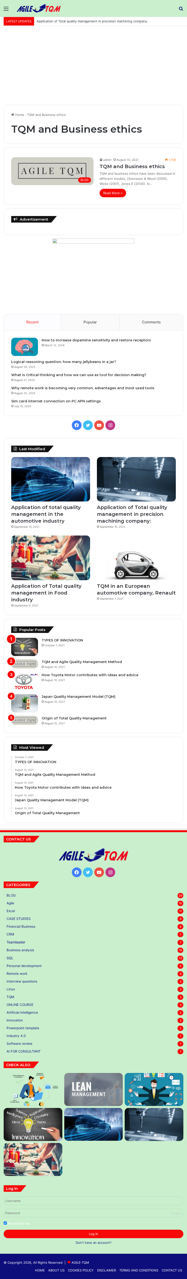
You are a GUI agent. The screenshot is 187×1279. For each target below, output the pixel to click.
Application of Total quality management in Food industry (80, 21)
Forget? (176, 1213)
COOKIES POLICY (81, 1270)
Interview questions (22, 981)
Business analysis (20, 950)
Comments (151, 322)
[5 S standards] (154, 1089)
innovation (15, 1020)
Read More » (112, 193)
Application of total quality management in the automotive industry (46, 514)
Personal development (24, 966)
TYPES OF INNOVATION (62, 640)
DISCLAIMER (106, 1270)
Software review (19, 1044)
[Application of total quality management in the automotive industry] (50, 479)
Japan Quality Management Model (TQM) (78, 696)
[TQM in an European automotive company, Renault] (136, 558)
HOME (40, 1270)
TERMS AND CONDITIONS (138, 1270)
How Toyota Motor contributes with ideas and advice (90, 675)
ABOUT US (56, 1270)
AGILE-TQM (80, 1262)
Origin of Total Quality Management (74, 718)
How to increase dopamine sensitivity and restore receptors (96, 340)
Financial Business (21, 926)
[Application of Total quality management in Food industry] (50, 558)
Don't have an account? (94, 1242)
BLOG (11, 895)
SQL (10, 958)
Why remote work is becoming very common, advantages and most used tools (82, 388)
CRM (10, 934)
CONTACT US (172, 1270)
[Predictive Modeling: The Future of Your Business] (33, 1089)
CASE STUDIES (19, 919)
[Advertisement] (93, 67)
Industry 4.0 (16, 1036)
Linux (11, 989)
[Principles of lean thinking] (93, 1089)
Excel (11, 911)
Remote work (17, 974)
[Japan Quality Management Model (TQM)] (24, 703)
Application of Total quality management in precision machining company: (132, 514)
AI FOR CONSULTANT (24, 1051)
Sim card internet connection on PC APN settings (56, 401)
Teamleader (16, 942)
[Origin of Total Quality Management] (24, 720)
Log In (93, 1234)
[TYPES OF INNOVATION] (24, 647)
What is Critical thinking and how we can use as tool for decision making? (78, 375)
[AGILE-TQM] (39, 8)
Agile (10, 903)
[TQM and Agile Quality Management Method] (24, 663)
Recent (32, 322)
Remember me (18, 1223)
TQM (10, 997)
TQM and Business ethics (132, 166)
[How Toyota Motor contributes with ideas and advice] (24, 682)
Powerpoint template (23, 1028)
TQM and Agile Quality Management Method (82, 662)
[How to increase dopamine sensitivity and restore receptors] (24, 347)
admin (107, 160)
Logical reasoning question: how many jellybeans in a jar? (63, 362)
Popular (90, 322)
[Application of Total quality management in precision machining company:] (136, 479)
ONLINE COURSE (20, 1005)
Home (19, 115)
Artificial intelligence (22, 1012)
